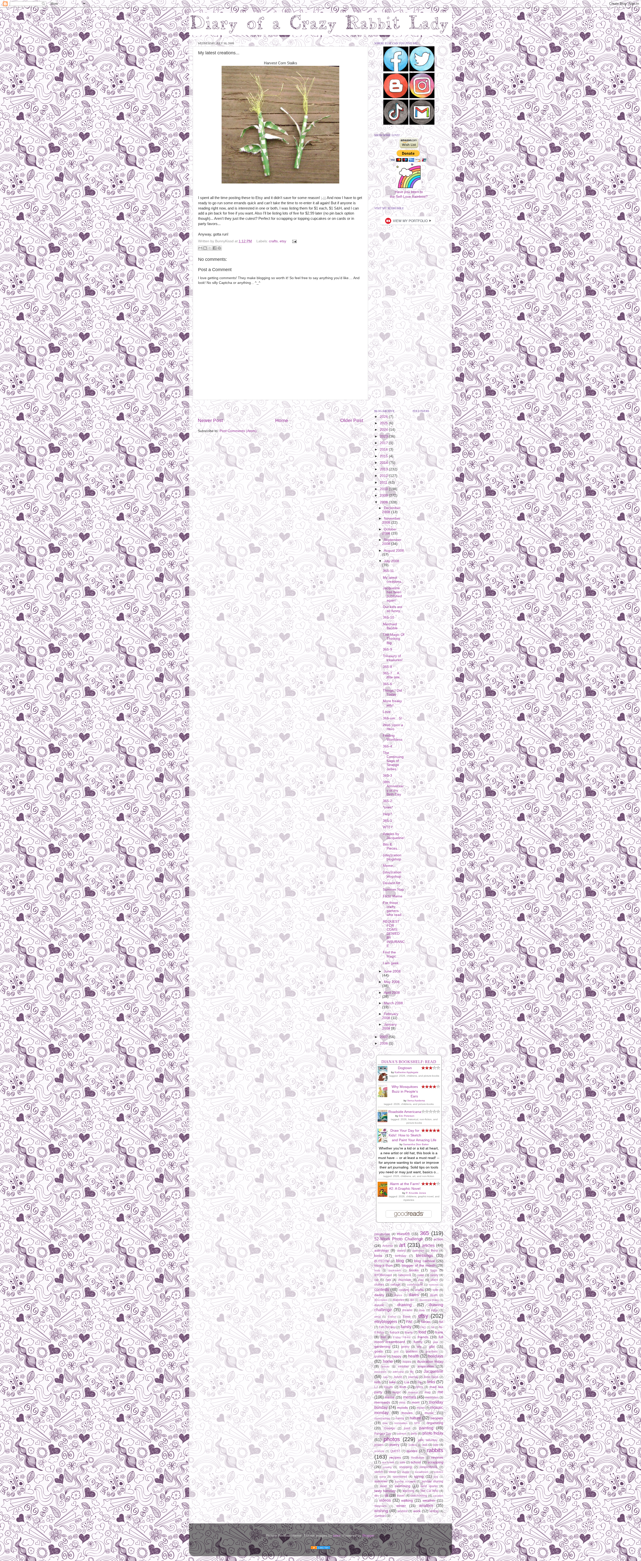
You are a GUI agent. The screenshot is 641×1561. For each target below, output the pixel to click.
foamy (409, 1332)
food (422, 1332)
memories (432, 1397)
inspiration (426, 1366)
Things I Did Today (392, 692)
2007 (384, 1037)
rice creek (388, 1462)
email (377, 1316)
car (376, 1280)
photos (392, 1439)
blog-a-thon (383, 1265)
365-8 (387, 667)
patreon (401, 1433)
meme (390, 1397)
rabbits (435, 1450)
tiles (376, 1495)
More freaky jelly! (392, 703)
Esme (407, 1316)
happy (396, 1356)
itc (412, 1372)
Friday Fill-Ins (402, 1337)
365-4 (387, 746)
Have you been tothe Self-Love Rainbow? (409, 194)
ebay (422, 1310)
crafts (273, 241)
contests (381, 1289)
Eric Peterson (406, 1115)
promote (379, 1451)
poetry (394, 1445)
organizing (435, 1423)
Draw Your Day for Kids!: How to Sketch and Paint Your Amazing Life (413, 1135)
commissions (415, 1284)
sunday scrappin (405, 1481)
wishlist (402, 1511)
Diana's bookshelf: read (408, 1062)
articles (428, 1245)
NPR (417, 1423)
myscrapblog (382, 1418)
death (434, 1295)
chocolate (404, 1280)
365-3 (387, 775)
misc (402, 1402)
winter (401, 1506)
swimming (402, 1486)
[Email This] (200, 248)
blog (400, 1260)
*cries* (388, 807)
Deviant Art (391, 883)
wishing (381, 1510)
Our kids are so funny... (393, 609)
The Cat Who (429, 1491)
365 (424, 1233)
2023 (384, 436)
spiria (382, 1476)
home (388, 1361)
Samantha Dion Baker (416, 1144)
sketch (378, 1472)
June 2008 (392, 971)
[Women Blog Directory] (320, 1548)
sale (402, 1462)
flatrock (394, 1332)
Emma (392, 1316)
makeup (413, 1392)
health (413, 1356)
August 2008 (394, 550)
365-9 (387, 649)
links (431, 1382)
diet (412, 1299)
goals (378, 1351)
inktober (403, 1366)
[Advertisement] (280, 409)
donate (379, 1305)
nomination (400, 1423)
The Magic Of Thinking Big (393, 639)
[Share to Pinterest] (219, 248)
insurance (380, 1371)
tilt (386, 1495)
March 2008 (393, 1003)
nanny (400, 1418)
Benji (434, 1250)
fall (441, 1322)
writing (433, 1511)
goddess (412, 1351)
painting (426, 1428)
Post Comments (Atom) (238, 431)
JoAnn (397, 1377)
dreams (407, 1310)
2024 (384, 430)
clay (421, 1280)
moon (421, 1408)
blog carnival (424, 1261)
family (406, 1326)
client (434, 1280)
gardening (382, 1346)
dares (414, 1294)
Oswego (389, 1428)
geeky (405, 1346)
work (417, 1511)
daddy (379, 1295)
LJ (376, 1387)
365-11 (388, 571)
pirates (379, 1445)
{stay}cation (382, 1234)
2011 (384, 482)
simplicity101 (428, 1467)
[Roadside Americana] (384, 1121)
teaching (408, 1491)
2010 (384, 489)
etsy (283, 241)
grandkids (432, 1351)
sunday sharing (432, 1481)
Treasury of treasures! (393, 658)
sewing (387, 1467)
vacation (438, 1495)
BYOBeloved (383, 1275)
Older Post (351, 420)
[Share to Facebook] (214, 248)
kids (377, 1382)
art (402, 1245)
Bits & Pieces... (391, 846)
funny (418, 1342)
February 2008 (390, 1016)
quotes (412, 1451)
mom (416, 1402)
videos (385, 1500)
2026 (384, 417)
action (438, 1239)
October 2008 (389, 531)
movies (407, 1413)
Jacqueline (433, 1371)
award (401, 1250)
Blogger (368, 1535)
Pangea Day (382, 1433)
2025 (384, 423)
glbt (432, 1346)
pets (414, 1433)
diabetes (398, 1300)
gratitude (380, 1356)
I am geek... (392, 963)
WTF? (388, 827)
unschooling (418, 1495)
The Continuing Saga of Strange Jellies (393, 761)
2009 (384, 495)
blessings (424, 1255)
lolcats (388, 1387)
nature (415, 1418)
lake (392, 1382)
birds (378, 1256)
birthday (400, 1256)
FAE (409, 1322)
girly (419, 1346)
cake (420, 1275)
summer (380, 1481)
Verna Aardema (416, 1100)
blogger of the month (418, 1265)
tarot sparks (429, 1486)
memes (409, 1397)
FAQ (423, 1327)
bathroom (418, 1250)
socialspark (422, 1471)
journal (413, 1377)
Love (387, 712)
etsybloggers (385, 1321)
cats (388, 1280)
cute (435, 1290)
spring (419, 1476)
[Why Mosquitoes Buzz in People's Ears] (384, 1096)
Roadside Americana (404, 1112)
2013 (384, 469)
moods (402, 1408)
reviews (437, 1457)
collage (396, 1284)
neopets (436, 1418)
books (414, 1270)
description (381, 1299)
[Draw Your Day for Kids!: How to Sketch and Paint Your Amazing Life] (384, 1141)
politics (413, 1444)
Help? (387, 814)
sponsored (400, 1476)
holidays (435, 1356)
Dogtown (405, 1068)
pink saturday (427, 1440)
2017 (384, 443)
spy (436, 1476)
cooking (404, 1290)
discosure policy (429, 1299)
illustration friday (430, 1361)
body (377, 1270)
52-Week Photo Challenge (398, 1239)
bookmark (395, 1270)
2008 (384, 502)
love (403, 1387)
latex (337, 1535)
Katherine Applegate (406, 1072)
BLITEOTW (381, 1261)
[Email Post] (293, 241)
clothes (379, 1284)
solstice (438, 1471)
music (429, 1413)
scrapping (435, 1462)
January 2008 (389, 1026)
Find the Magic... (391, 954)
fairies (426, 1322)
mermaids (382, 1402)
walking (407, 1500)
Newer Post (210, 420)
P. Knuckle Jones (416, 1193)
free (383, 1337)
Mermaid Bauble (390, 626)
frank (439, 1332)
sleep (392, 1472)
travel (401, 1495)
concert (433, 1284)
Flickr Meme (392, 896)
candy (434, 1275)
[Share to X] (209, 248)
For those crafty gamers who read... (393, 909)
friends (423, 1337)
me (440, 1392)
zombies (380, 1516)
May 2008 (392, 982)
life (420, 1382)
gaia (435, 1341)
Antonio (387, 1246)
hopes (407, 1361)
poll (424, 1445)
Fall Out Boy (387, 1327)
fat (432, 1327)
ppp (435, 1445)
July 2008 (391, 561)
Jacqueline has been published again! (392, 594)
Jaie (385, 1377)
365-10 (388, 617)
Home (281, 420)
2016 (384, 449)
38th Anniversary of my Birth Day (393, 788)
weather (429, 1500)
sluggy (406, 1471)
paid (407, 1428)
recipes (395, 1457)
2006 (384, 1043)
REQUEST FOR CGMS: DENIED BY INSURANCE (394, 934)
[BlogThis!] (205, 248)
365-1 (387, 821)
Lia (406, 1382)
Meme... (389, 866)
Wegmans (380, 1505)
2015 (384, 456)
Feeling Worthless (392, 737)
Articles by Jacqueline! (394, 836)
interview (398, 1371)
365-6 (387, 684)
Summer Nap (393, 889)
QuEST (395, 1451)
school (416, 1462)
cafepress (404, 1275)
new (385, 1423)
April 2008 (392, 993)
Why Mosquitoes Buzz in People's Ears (405, 1091)
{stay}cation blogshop (392, 857)
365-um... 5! (392, 718)
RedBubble (417, 1457)
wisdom (426, 1505)
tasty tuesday (385, 1491)
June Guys (430, 1377)
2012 (384, 476)
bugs (433, 1270)
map (428, 1392)
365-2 (387, 801)
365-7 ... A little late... (393, 675)
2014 (384, 463)
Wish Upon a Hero (393, 727)
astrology (381, 1250)
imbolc (385, 1366)
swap (383, 1486)
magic (397, 1392)
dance (398, 1295)
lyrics (419, 1387)
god (396, 1351)
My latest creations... (393, 579)
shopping (405, 1467)
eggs (434, 1310)
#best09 (403, 1234)
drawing (404, 1304)
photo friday (432, 1433)
